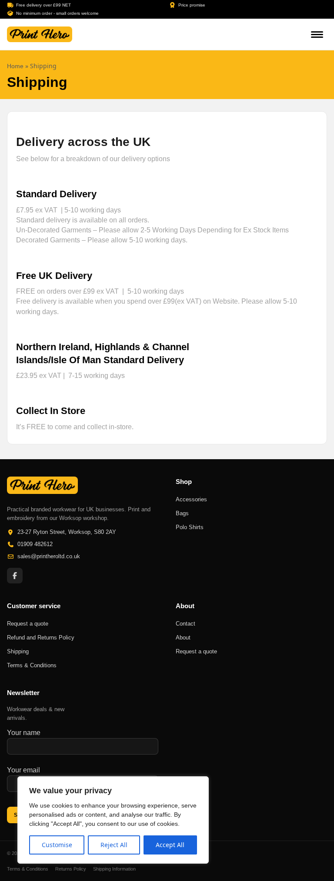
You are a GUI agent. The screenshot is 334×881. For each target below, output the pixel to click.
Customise (57, 845)
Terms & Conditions (27, 868)
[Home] (39, 34)
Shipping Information (114, 868)
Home (15, 66)
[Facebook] (15, 575)
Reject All (113, 845)
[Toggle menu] (317, 34)
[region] (113, 820)
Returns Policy (70, 868)
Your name (23, 732)
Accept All (170, 845)
